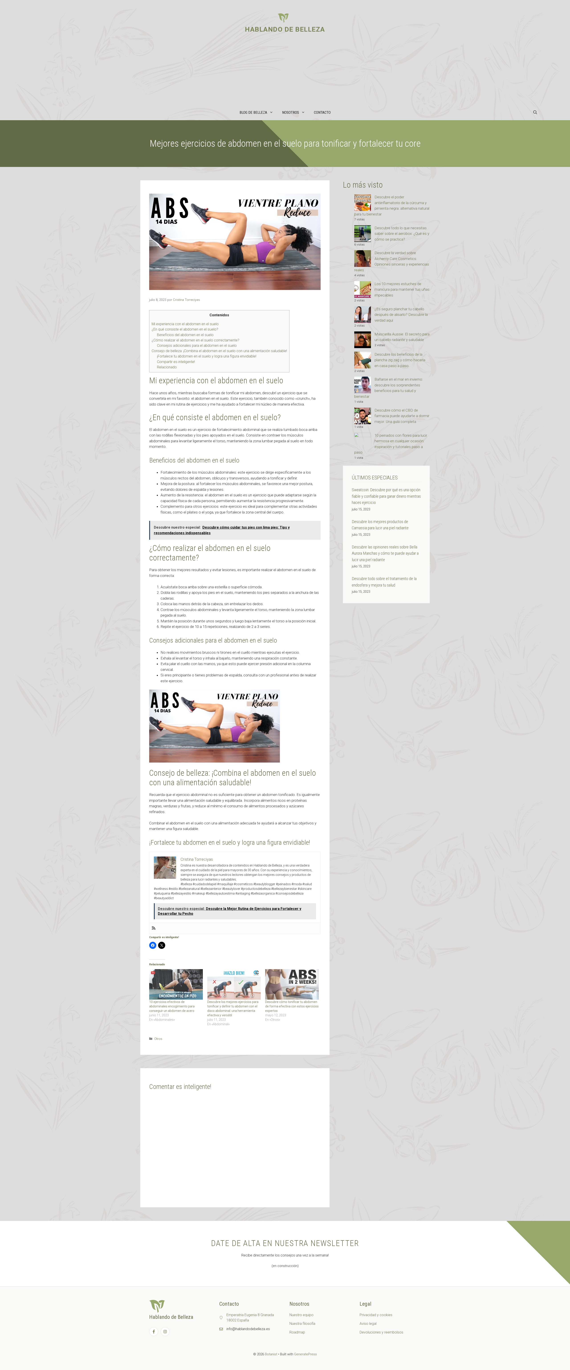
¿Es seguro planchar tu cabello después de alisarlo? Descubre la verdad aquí (401, 315)
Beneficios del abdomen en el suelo (185, 335)
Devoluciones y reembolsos (381, 1332)
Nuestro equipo (301, 1315)
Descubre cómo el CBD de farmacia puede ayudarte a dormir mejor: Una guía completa (402, 416)
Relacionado (167, 367)
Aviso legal (368, 1323)
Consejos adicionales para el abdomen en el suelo (197, 345)
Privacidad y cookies (376, 1315)
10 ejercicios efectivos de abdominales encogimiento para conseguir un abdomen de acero (172, 1006)
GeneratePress (305, 1354)
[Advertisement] (285, 71)
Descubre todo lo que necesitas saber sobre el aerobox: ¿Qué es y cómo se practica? (402, 234)
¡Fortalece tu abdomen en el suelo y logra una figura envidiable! (206, 356)
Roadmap (297, 1332)
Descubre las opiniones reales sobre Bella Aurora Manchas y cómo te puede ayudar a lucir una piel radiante (385, 553)
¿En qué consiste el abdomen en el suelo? (185, 329)
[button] (535, 112)
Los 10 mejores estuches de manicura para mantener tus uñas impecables (402, 289)
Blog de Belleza (253, 112)
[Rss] (154, 928)
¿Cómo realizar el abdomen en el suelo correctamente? (195, 340)
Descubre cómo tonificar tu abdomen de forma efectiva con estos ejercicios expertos (292, 1006)
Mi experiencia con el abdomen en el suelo (185, 324)
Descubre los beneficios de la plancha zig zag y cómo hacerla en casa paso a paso (400, 360)
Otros (158, 1039)
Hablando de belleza (285, 29)
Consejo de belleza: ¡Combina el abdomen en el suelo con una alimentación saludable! (219, 351)
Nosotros (290, 112)
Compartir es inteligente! (176, 362)
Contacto (322, 112)
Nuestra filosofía (302, 1323)
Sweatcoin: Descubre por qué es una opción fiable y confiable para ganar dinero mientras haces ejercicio (386, 496)
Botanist (271, 1354)
